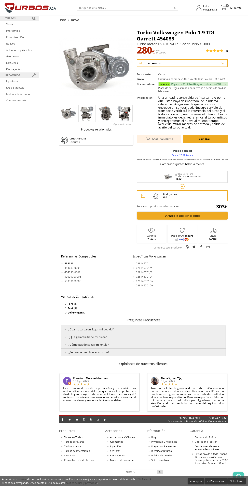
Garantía (196, 430)
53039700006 (72, 276)
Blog (153, 437)
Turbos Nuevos (72, 446)
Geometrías (13, 56)
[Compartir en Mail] (208, 247)
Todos (9, 24)
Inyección (115, 446)
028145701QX (144, 285)
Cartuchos (12, 62)
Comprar (205, 139)
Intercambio (13, 30)
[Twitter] (69, 419)
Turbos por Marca (74, 441)
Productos (67, 430)
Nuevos (10, 43)
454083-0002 (72, 272)
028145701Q (144, 276)
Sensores (115, 450)
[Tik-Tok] (105, 419)
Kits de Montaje (15, 87)
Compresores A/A (16, 100)
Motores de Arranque (18, 94)
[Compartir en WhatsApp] (188, 247)
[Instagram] (83, 419)
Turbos (75, 19)
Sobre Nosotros (160, 460)
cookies (22, 479)
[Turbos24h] (30, 8)
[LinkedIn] (76, 419)
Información (156, 430)
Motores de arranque (122, 460)
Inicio (63, 19)
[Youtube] (98, 419)
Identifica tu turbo (161, 450)
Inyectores (12, 81)
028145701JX (144, 272)
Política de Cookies (161, 455)
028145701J (143, 263)
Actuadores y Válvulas (19, 50)
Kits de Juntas (14, 69)
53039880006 (72, 281)
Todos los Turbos (73, 437)
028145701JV (144, 267)
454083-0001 (72, 267)
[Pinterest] (90, 419)
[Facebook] (62, 419)
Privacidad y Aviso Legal (164, 441)
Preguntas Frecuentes (163, 446)
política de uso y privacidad (81, 482)
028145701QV (144, 281)
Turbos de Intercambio (77, 450)
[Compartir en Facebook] (201, 247)
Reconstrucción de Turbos (79, 460)
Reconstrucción (15, 37)
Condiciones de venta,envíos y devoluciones (207, 448)
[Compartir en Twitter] (195, 247)
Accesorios (113, 430)
